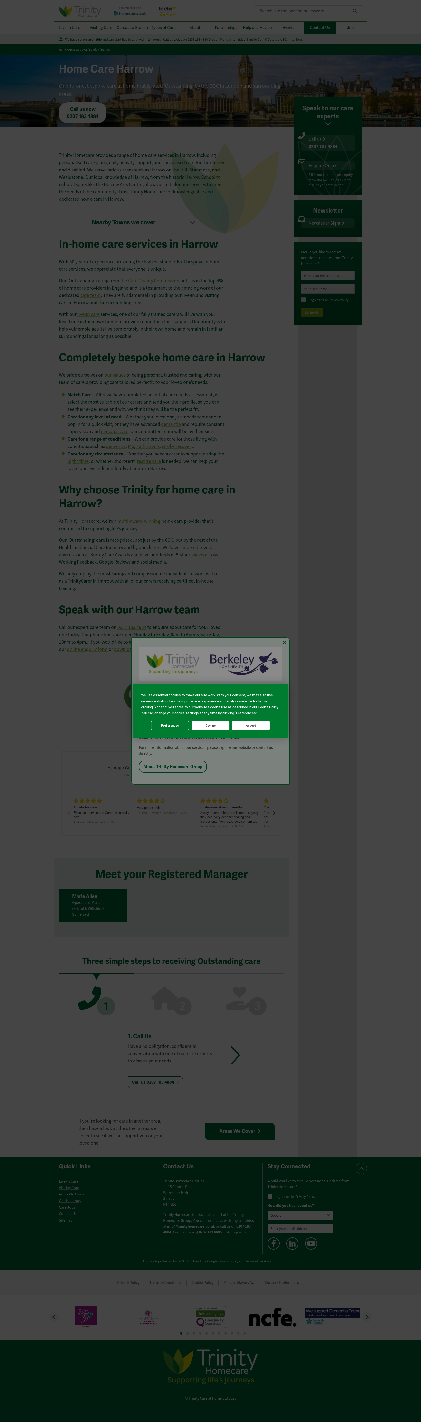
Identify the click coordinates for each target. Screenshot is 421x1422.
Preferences (170, 725)
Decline (210, 725)
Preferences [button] (246, 713)
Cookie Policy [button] (268, 707)
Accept (251, 725)
